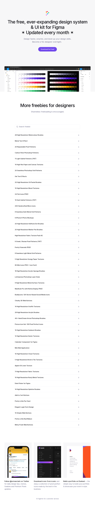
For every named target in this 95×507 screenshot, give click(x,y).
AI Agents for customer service (47, 499)
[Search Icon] (47, 126)
